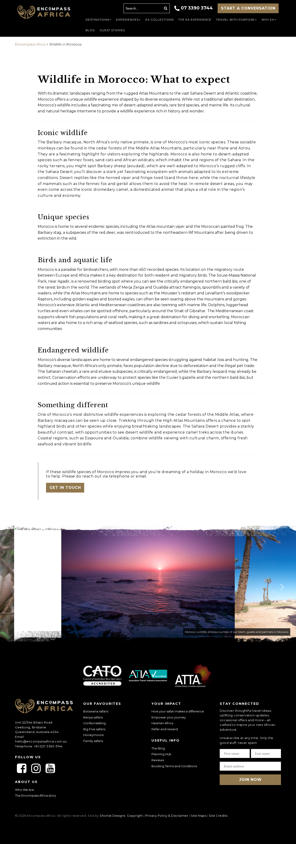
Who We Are (24, 790)
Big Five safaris (94, 729)
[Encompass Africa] (44, 12)
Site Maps (199, 815)
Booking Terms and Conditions (174, 766)
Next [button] (282, 583)
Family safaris (93, 741)
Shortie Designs (112, 815)
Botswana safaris (95, 711)
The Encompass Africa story (35, 795)
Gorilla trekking (94, 723)
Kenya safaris (93, 717)
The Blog (158, 748)
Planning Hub (161, 754)
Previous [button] (14, 583)
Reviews (157, 760)
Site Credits (218, 815)
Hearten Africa (162, 723)
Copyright (135, 815)
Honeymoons (93, 735)
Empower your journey (168, 717)
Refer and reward (164, 729)
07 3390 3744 (197, 8)
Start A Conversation (248, 8)
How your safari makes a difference (177, 711)
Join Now (250, 779)
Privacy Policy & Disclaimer (166, 815)
